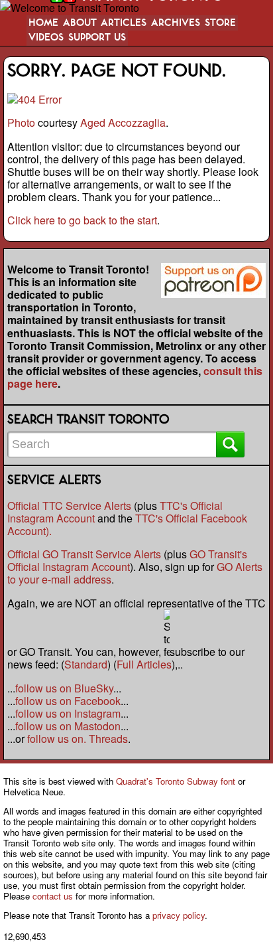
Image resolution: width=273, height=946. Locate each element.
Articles (123, 23)
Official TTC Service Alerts (69, 505)
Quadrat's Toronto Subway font (175, 781)
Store (220, 23)
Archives (175, 23)
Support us (97, 38)
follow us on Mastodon (68, 726)
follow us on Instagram (68, 713)
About (80, 23)
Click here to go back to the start (82, 220)
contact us (52, 896)
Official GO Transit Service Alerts (84, 554)
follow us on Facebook (68, 700)
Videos (46, 38)
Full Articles (144, 664)
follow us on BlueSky (64, 688)
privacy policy (178, 915)
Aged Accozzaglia (123, 122)
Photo (21, 122)
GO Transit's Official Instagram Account (127, 560)
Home (43, 23)
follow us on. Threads (77, 738)
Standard (85, 664)
